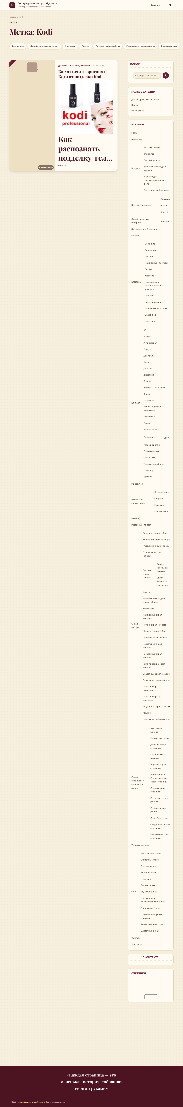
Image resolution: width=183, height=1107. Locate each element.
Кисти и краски (149, 872)
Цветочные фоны (150, 930)
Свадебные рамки (159, 818)
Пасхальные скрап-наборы (153, 646)
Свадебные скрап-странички (160, 826)
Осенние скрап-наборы (155, 637)
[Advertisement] (91, 1036)
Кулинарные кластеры (156, 262)
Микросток (137, 483)
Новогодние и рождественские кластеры (153, 286)
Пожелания (160, 505)
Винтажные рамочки (156, 730)
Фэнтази (135, 938)
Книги (147, 394)
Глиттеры (165, 199)
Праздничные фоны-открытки (151, 916)
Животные (149, 374)
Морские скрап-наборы (155, 631)
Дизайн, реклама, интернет (44, 46)
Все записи (18, 46)
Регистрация (138, 110)
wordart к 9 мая (152, 147)
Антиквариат (150, 343)
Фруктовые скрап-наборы (156, 706)
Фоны (134, 891)
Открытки (159, 498)
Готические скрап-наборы (152, 554)
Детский (148, 368)
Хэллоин (147, 712)
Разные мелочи (151, 429)
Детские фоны (148, 866)
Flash (134, 132)
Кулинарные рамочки (156, 756)
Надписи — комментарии (138, 501)
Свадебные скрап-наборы (156, 673)
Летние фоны (148, 885)
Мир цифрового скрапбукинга (37, 3)
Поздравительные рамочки (159, 800)
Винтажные (151, 250)
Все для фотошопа (141, 205)
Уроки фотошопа (140, 845)
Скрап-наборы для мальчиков (163, 581)
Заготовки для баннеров (144, 229)
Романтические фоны (152, 924)
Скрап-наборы (135, 625)
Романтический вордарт (156, 190)
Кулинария (149, 400)
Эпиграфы (136, 944)
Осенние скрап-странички (158, 790)
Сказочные (150, 314)
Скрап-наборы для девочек (163, 568)
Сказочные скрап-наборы (156, 680)
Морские (149, 275)
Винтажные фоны (150, 859)
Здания (147, 381)
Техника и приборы (154, 464)
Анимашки (136, 139)
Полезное (165, 221)
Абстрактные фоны (151, 853)
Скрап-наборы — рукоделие (151, 688)
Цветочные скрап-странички (159, 836)
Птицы (147, 423)
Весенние (150, 243)
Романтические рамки (158, 810)
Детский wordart (152, 160)
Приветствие (161, 511)
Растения (148, 437)
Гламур (147, 349)
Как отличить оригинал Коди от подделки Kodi (81, 74)
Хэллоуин (148, 476)
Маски (163, 205)
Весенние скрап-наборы (155, 533)
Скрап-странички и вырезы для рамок (137, 782)
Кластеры (70, 46)
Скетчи (164, 212)
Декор (147, 362)
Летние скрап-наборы (154, 624)
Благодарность (162, 492)
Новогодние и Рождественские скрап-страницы (159, 778)
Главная (155, 5)
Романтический (152, 451)
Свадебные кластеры (156, 308)
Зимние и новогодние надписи (155, 168)
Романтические (153, 302)
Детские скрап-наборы (108, 46)
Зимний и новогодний (155, 387)
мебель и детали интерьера (152, 408)
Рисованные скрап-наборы (140, 46)
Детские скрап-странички (158, 746)
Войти (134, 105)
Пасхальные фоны (150, 908)
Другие (85, 46)
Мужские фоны (149, 891)
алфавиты (149, 153)
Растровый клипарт (141, 524)
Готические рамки (159, 738)
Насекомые (149, 416)
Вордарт (135, 168)
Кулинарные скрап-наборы (153, 616)
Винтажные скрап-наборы (156, 539)
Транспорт (149, 470)
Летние (148, 269)
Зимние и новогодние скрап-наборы (154, 600)
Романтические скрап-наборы (154, 665)
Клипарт (135, 402)
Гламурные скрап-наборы (156, 546)
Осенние (149, 295)
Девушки (148, 355)
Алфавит (148, 336)
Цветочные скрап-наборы (156, 719)
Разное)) (135, 518)
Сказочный (149, 457)
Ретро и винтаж (152, 445)
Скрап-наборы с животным (151, 698)
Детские (149, 256)
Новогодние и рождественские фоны (153, 900)
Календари (148, 608)
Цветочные (150, 321)
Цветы (167, 437)
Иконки (135, 235)
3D (145, 330)
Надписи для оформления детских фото (155, 180)
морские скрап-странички (158, 766)
